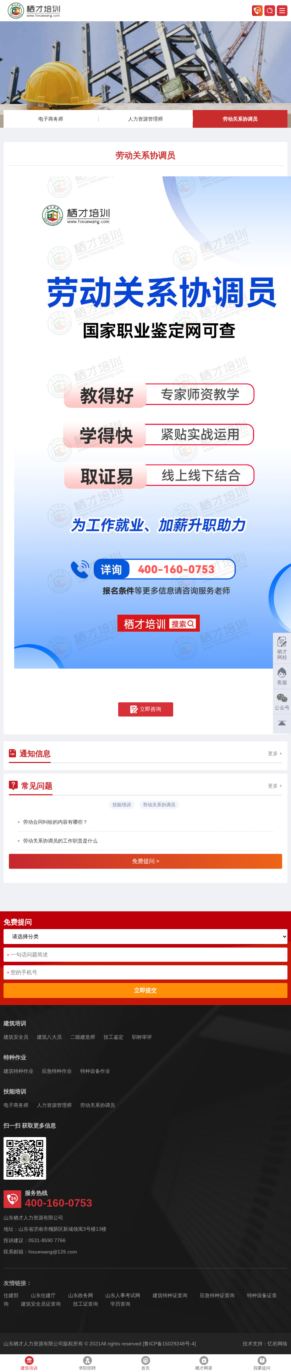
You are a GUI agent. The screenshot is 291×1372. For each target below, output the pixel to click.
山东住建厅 (43, 1295)
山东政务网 (80, 1295)
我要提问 (261, 1368)
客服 (280, 678)
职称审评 (142, 1037)
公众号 (282, 707)
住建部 (11, 1295)
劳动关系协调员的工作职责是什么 (60, 841)
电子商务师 (50, 119)
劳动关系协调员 (240, 119)
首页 (145, 1368)
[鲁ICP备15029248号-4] (169, 1343)
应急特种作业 (57, 1071)
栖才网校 (282, 654)
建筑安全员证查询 (41, 1304)
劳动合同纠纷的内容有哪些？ (55, 822)
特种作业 (15, 1057)
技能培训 (15, 1091)
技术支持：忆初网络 (265, 1343)
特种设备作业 (95, 1071)
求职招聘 (87, 1368)
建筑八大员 (49, 1037)
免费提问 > (145, 861)
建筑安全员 (16, 1037)
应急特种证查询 (217, 1295)
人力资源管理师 (145, 119)
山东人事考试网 (122, 1295)
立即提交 (145, 990)
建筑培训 (15, 1023)
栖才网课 (203, 1368)
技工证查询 (85, 1304)
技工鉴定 (113, 1037)
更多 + (275, 753)
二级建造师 (82, 1037)
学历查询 (120, 1304)
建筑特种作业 (18, 1071)
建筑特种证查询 (170, 1295)
